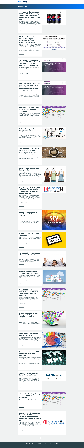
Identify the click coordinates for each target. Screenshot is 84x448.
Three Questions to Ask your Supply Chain (29, 169)
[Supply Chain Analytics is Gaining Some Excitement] (54, 277)
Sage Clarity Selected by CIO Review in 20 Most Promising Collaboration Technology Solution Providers (29, 190)
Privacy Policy (55, 443)
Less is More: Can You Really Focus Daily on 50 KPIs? (29, 149)
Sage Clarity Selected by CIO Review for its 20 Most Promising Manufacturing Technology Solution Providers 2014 (30, 416)
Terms (50, 443)
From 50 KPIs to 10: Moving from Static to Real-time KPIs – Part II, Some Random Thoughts (29, 292)
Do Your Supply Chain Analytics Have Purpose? (28, 130)
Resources (39, 443)
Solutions (33, 443)
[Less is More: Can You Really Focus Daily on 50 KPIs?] (54, 152)
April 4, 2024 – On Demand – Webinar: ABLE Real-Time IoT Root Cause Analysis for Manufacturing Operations (29, 62)
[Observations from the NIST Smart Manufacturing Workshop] (54, 357)
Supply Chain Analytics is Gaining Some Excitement (28, 272)
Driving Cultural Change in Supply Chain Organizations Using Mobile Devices (29, 315)
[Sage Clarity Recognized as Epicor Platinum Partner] (54, 376)
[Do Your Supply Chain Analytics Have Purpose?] (54, 133)
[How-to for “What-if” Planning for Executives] (54, 240)
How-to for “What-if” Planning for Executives (30, 234)
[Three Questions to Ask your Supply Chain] (54, 174)
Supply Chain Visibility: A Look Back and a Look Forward (28, 214)
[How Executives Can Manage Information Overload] (54, 259)
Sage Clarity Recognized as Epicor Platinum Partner (29, 374)
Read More (21, 30)
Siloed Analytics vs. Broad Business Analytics (28, 334)
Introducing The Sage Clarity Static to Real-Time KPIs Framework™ (29, 109)
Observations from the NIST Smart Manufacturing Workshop (29, 353)
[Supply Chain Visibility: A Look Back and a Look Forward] (54, 220)
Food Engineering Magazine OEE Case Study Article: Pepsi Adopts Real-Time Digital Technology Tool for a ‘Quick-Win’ (30, 15)
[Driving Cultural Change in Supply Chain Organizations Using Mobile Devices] (54, 319)
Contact (45, 443)
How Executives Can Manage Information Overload (29, 254)
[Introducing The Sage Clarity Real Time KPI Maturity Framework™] (54, 398)
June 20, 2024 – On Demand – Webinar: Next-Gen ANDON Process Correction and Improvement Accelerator (29, 86)
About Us (28, 443)
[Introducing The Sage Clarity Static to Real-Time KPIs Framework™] (54, 112)
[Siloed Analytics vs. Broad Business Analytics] (54, 340)
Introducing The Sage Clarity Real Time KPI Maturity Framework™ (29, 396)
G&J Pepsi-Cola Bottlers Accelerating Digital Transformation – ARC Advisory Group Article (27, 39)
